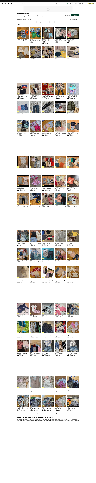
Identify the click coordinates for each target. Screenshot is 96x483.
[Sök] (56, 3)
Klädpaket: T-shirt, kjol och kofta (35, 243)
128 (30, 205)
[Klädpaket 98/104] (73, 33)
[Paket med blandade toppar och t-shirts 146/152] (60, 327)
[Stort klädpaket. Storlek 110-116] (23, 126)
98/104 (31, 407)
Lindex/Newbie (37, 95)
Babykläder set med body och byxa (35, 133)
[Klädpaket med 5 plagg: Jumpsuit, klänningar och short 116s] (60, 254)
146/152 (56, 58)
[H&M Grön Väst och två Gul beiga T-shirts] (73, 107)
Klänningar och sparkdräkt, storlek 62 (22, 59)
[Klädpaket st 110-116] (48, 199)
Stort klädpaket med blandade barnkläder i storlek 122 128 (47, 59)
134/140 (31, 242)
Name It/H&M (22, 113)
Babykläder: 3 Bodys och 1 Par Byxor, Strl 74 (60, 390)
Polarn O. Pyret (21, 187)
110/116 (68, 58)
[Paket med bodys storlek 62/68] (23, 401)
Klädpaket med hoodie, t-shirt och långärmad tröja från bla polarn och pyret (23, 316)
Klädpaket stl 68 (20, 390)
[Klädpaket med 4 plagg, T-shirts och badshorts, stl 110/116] (23, 33)
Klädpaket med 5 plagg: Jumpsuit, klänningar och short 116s (60, 261)
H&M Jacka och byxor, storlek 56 (60, 206)
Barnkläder (20, 19)
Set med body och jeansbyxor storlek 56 (47, 261)
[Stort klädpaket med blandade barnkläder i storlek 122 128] (48, 52)
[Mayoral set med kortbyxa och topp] (48, 382)
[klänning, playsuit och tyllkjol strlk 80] (60, 126)
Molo (32, 39)
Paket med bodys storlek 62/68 (22, 408)
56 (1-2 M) (43, 132)
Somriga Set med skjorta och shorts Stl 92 (22, 188)
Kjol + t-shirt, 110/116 (33, 316)
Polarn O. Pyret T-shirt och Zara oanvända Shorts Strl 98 (22, 170)
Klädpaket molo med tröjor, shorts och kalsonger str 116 (35, 40)
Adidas (32, 205)
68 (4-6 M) (56, 39)
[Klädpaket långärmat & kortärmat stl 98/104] (73, 199)
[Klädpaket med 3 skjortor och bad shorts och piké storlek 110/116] (60, 107)
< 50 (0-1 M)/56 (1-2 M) (33, 132)
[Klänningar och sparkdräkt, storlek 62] (23, 52)
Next (59, 132)
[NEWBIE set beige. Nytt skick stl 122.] (35, 382)
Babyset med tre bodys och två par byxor (60, 408)
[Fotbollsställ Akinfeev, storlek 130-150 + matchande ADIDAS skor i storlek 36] (23, 327)
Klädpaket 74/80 (45, 41)
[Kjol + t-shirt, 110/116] (35, 309)
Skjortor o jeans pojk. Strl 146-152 (22, 206)
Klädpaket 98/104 (70, 40)
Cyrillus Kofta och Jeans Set (34, 113)
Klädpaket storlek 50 (33, 59)
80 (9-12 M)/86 (32, 95)
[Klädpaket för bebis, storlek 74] (60, 181)
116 (30, 39)
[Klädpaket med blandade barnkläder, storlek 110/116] (23, 254)
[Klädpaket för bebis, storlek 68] (73, 126)
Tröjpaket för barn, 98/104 (46, 408)
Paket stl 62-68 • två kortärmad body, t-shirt (72, 96)
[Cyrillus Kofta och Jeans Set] (35, 107)
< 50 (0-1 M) (31, 58)
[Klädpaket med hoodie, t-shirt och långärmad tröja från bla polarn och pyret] (23, 309)
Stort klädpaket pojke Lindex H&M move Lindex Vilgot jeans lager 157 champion (35, 335)
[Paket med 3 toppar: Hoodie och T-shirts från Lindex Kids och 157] (48, 309)
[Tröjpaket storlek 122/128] (73, 382)
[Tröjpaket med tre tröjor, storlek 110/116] (73, 52)
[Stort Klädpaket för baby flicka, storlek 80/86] (35, 89)
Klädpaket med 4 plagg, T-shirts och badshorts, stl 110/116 (22, 40)
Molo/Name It (76, 95)
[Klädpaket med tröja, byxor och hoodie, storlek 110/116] (23, 89)
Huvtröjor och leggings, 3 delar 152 (23, 353)
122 (17, 315)
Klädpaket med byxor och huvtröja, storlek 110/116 (35, 261)
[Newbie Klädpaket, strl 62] (73, 272)
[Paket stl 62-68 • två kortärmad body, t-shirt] (73, 89)
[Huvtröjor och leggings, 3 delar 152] (23, 346)
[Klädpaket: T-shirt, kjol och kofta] (35, 236)
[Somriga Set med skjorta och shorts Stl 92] (23, 181)
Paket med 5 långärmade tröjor (35, 408)
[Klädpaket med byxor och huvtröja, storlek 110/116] (35, 254)
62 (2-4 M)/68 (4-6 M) (70, 95)
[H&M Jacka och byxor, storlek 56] (60, 199)
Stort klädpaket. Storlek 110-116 (22, 133)
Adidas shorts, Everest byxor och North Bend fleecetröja (47, 335)
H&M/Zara (59, 242)
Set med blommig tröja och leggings (59, 96)
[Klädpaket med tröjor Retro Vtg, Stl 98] (48, 236)
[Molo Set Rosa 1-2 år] (60, 309)
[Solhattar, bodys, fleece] (35, 181)
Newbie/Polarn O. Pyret (61, 187)
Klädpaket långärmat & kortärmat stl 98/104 (72, 206)
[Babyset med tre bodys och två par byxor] (60, 401)
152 (17, 352)
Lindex (70, 242)
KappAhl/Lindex (72, 39)
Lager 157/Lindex (47, 315)
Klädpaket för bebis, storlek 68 (72, 133)
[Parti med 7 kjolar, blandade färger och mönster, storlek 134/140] (35, 346)
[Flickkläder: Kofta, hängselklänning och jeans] (73, 254)
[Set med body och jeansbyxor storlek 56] (48, 254)
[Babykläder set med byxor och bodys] (48, 107)
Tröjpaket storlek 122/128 (71, 390)
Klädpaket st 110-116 (45, 206)
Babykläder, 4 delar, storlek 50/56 (35, 280)
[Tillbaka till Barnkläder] (17, 19)
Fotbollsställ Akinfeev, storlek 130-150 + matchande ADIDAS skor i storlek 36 (23, 335)
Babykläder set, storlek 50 (71, 335)
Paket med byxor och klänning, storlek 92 (60, 280)
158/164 (18, 242)
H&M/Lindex (34, 315)
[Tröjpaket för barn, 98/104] (48, 401)
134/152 (43, 315)
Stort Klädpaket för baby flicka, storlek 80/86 (35, 96)
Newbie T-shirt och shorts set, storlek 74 (72, 188)
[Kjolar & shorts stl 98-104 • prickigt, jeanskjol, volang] (23, 107)
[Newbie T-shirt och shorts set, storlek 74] (73, 181)
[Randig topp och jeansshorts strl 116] (73, 346)
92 (17, 187)
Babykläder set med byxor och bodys (47, 114)
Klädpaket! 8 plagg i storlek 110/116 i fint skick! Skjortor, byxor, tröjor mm (73, 408)
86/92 (43, 187)
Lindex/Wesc (34, 260)
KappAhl (46, 205)
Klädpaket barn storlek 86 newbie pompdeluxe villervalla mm (47, 96)
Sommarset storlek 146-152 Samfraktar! (59, 59)
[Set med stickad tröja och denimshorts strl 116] (48, 346)
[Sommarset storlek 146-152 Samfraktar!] (60, 52)
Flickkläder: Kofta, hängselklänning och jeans (73, 261)
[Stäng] (95, 1)
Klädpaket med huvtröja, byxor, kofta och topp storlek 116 (47, 280)
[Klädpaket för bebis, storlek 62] (73, 162)
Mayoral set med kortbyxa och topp (47, 390)
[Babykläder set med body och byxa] (35, 126)
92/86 (55, 95)
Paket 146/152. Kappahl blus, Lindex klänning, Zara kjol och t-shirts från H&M (60, 243)
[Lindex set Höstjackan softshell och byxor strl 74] (23, 272)
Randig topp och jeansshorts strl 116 (72, 353)
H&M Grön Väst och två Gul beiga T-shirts (72, 114)
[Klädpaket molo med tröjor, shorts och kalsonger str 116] (35, 33)
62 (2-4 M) (18, 58)
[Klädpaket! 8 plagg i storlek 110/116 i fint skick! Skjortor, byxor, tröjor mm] (73, 401)
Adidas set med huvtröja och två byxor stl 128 (35, 206)
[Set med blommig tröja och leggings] (60, 89)
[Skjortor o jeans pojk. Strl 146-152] (23, 199)
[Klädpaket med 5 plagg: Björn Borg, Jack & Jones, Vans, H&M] (23, 236)
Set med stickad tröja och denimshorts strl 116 (46, 353)
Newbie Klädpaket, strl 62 (71, 280)
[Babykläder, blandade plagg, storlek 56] (48, 126)
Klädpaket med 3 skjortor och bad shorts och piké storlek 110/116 (60, 114)
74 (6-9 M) (56, 187)
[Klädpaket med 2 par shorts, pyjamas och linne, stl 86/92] (48, 181)
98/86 (30, 187)
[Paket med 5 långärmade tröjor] (35, 401)
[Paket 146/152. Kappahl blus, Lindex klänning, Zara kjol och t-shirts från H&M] (60, 236)
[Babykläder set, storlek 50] (73, 327)
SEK (70, 3)
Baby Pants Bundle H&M (59, 353)
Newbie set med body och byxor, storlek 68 (60, 40)
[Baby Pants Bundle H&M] (60, 346)
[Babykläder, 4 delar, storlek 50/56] (35, 272)
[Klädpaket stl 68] (23, 382)
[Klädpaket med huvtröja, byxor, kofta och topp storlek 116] (48, 272)
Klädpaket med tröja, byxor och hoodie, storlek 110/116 (22, 96)
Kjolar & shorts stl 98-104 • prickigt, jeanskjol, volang (21, 114)
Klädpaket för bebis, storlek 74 (60, 188)
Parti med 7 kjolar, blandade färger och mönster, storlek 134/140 (35, 353)
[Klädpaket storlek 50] (35, 52)
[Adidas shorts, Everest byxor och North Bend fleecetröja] (48, 327)
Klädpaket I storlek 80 (70, 316)
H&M (34, 58)
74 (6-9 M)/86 (69, 187)
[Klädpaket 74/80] (48, 33)
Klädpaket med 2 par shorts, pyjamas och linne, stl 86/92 (47, 188)
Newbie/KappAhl (48, 260)
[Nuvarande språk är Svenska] (67, 3)
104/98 (68, 39)
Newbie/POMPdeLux (47, 95)
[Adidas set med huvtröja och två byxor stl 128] (35, 199)
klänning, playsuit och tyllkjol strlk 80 (60, 133)
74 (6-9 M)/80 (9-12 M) (45, 39)
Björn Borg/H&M (22, 242)
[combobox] (37, 3)
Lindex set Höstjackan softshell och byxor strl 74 (22, 280)
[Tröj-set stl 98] (73, 236)
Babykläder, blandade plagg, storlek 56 (47, 133)
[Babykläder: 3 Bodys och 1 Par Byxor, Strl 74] (60, 382)
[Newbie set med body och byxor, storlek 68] (60, 33)
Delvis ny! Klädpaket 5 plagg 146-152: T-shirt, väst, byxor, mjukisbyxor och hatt (35, 170)
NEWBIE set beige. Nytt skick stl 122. (35, 390)
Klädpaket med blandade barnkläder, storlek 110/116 (21, 261)
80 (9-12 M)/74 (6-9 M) (58, 407)
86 (42, 95)
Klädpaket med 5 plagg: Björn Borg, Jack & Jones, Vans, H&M (22, 243)
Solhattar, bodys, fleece (34, 188)
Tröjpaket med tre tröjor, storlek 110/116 (72, 59)
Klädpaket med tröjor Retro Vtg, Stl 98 (47, 243)
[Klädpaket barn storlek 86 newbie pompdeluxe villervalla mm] (48, 89)
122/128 (43, 58)
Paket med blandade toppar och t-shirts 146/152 (60, 335)
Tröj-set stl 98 (69, 243)
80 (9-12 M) (56, 132)
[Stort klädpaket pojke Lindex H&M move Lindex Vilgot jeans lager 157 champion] (35, 327)
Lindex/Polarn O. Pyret (45, 40)
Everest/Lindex (58, 260)
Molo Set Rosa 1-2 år (58, 316)
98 (42, 242)
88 (54, 413)
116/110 (18, 132)
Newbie (59, 39)
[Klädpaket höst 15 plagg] (48, 162)
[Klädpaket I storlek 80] (73, 309)
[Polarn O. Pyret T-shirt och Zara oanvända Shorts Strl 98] (23, 162)
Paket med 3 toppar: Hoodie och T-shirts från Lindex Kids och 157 (47, 316)
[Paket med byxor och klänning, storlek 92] (60, 272)
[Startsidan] (9, 3)
